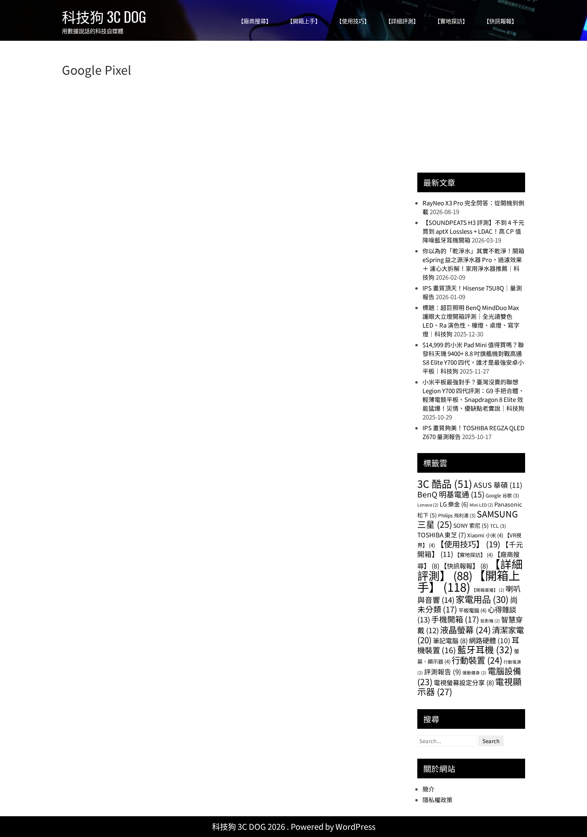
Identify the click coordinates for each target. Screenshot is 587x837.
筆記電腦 (450, 640)
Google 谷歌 (502, 495)
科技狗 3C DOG (104, 16)
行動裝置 (477, 660)
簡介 (428, 789)
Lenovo (427, 505)
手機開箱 (455, 619)
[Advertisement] (477, 111)
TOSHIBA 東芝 (441, 534)
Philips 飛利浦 (457, 515)
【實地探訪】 (451, 21)
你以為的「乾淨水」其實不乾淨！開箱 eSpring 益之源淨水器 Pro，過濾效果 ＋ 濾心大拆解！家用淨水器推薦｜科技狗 (473, 264)
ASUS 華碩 (498, 485)
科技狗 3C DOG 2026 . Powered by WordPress (293, 826)
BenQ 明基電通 (450, 494)
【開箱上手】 (304, 21)
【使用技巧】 (353, 21)
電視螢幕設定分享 (464, 682)
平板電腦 (472, 610)
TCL (498, 525)
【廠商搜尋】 (255, 21)
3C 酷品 (444, 483)
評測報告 (442, 671)
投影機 (490, 621)
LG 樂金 (454, 504)
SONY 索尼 (471, 525)
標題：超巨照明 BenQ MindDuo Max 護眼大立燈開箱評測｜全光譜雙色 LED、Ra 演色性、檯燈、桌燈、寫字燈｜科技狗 (471, 320)
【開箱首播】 (488, 590)
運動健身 (474, 673)
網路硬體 (489, 640)
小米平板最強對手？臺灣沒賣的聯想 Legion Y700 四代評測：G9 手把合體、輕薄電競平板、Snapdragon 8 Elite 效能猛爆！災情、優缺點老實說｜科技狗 (473, 395)
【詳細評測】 (402, 21)
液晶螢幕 (465, 629)
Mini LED (481, 505)
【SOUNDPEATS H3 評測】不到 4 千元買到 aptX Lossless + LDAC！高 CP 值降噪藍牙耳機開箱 (473, 231)
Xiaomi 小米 (485, 535)
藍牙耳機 (485, 649)
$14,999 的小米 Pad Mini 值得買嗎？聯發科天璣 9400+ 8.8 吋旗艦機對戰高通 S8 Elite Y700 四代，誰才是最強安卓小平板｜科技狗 (473, 357)
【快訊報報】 (500, 21)
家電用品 (482, 598)
